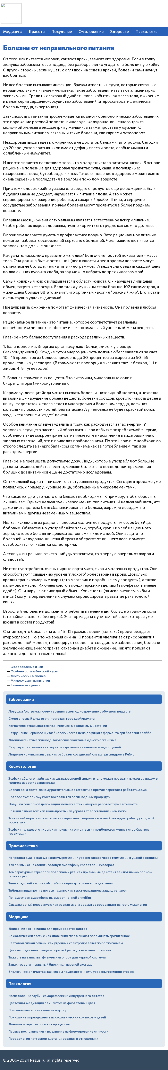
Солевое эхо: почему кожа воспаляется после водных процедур (59, 797)
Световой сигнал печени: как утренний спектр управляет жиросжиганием (65, 943)
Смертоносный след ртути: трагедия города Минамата (51, 718)
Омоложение (91, 31)
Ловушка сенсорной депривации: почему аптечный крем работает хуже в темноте (73, 804)
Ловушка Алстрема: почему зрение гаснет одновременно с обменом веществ (69, 711)
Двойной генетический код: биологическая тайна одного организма (62, 740)
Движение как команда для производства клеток (47, 928)
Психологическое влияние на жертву (37, 1010)
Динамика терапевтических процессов (39, 1024)
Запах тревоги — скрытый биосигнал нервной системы (50, 964)
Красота (37, 31)
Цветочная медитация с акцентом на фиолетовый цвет (51, 1003)
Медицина (12, 31)
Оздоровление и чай (26, 667)
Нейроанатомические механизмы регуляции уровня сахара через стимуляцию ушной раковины (83, 857)
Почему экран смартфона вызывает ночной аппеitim (49, 897)
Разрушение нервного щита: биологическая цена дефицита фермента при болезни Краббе (79, 733)
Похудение (61, 31)
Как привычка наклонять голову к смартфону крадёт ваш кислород (61, 865)
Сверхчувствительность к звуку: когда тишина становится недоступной (64, 747)
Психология (146, 31)
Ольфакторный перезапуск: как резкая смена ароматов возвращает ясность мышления (77, 904)
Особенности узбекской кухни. (34, 671)
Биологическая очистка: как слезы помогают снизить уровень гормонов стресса (71, 971)
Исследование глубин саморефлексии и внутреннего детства (56, 996)
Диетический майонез (28, 676)
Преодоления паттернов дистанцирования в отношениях (53, 1038)
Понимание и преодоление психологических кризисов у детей (57, 1017)
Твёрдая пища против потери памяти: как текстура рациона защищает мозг (67, 890)
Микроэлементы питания (30, 680)
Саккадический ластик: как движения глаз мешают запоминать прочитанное (69, 936)
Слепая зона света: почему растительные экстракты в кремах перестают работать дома (77, 790)
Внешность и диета (25, 685)
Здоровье (119, 31)
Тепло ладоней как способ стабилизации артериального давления (60, 883)
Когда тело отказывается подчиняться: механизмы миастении (57, 725)
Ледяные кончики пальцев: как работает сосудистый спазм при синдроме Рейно (71, 754)
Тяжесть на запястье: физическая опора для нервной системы (57, 957)
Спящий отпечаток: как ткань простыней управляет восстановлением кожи (67, 811)
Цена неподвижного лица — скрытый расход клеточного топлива (59, 950)
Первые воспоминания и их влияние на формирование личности (58, 1031)
